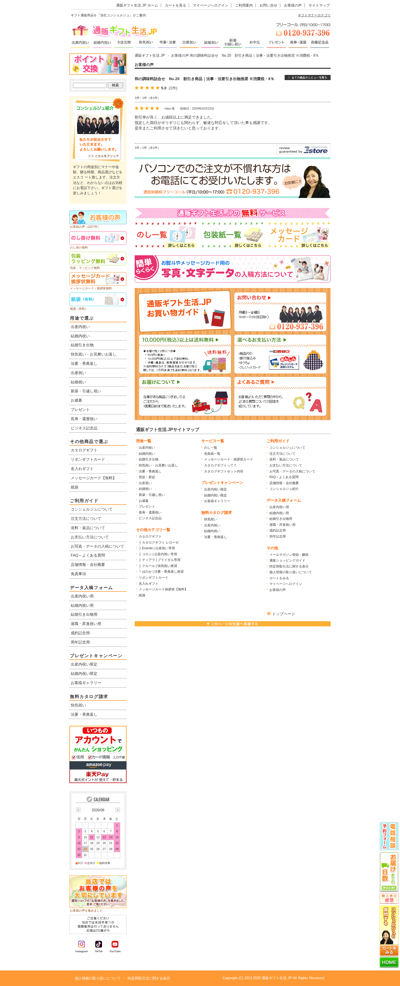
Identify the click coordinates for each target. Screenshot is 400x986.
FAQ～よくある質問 (284, 477)
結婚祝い (145, 489)
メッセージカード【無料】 (93, 478)
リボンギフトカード (153, 578)
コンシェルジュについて (287, 448)
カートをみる (279, 578)
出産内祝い (147, 448)
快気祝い (210, 519)
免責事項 (78, 574)
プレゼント (147, 506)
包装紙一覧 (212, 454)
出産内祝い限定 (215, 489)
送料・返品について (284, 459)
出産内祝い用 (279, 507)
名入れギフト (148, 583)
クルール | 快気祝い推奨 (159, 566)
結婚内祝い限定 (215, 495)
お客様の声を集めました (86, 910)
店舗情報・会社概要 (284, 483)
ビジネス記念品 (150, 518)
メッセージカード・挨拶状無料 (91, 288)
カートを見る (175, 5)
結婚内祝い (147, 454)
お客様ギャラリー (217, 501)
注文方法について (282, 454)
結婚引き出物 (148, 459)
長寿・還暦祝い (150, 512)
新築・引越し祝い (152, 495)
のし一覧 (210, 448)
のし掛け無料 (79, 247)
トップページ (283, 614)
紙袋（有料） (79, 308)
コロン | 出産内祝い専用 (159, 554)
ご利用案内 (244, 5)
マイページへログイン (210, 5)
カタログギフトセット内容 (223, 471)
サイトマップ (319, 5)
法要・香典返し (150, 471)
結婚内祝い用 (279, 513)
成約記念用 (277, 530)
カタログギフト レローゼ (160, 542)
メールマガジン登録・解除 (289, 555)
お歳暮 (144, 501)
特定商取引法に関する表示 (289, 566)
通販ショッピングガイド (287, 560)
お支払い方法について (285, 465)
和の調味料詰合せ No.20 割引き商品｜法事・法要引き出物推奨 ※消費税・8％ (204, 79)
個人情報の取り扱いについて (290, 572)
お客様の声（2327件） (85, 226)
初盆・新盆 (147, 477)
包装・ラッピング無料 (85, 267)
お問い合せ (268, 5)
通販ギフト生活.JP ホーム (137, 5)
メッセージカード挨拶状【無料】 (163, 589)
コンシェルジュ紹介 (284, 489)
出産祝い (145, 483)
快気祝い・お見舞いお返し (158, 465)
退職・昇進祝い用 (282, 525)
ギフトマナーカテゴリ (314, 15)
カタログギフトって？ (220, 465)
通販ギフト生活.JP (150, 55)
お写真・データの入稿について (292, 471)
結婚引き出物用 (280, 519)
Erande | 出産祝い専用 (158, 548)
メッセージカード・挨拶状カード (228, 459)
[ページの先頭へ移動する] (233, 625)
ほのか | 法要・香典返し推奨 (163, 572)
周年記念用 (277, 536)
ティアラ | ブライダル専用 (161, 560)
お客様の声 (293, 5)
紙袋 (142, 595)
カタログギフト (150, 536)
